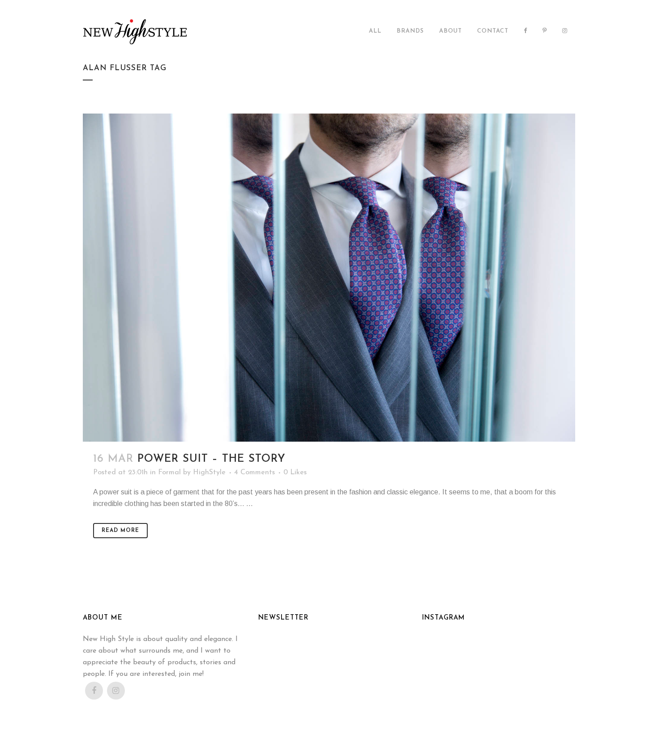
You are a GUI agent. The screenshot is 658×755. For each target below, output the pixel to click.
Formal (169, 472)
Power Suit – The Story (211, 459)
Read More (120, 530)
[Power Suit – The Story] (329, 277)
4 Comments (254, 472)
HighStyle (209, 472)
